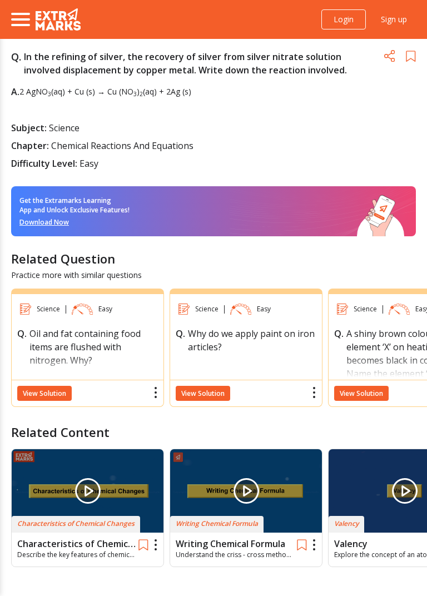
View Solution (44, 393)
